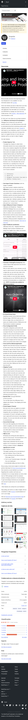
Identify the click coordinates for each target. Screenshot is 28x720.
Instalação (5, 55)
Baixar (3, 43)
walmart (24, 611)
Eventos (17, 680)
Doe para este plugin (6, 658)
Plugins (16, 671)
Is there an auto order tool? (8, 569)
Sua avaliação (4, 637)
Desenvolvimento (7, 58)
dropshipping (19, 611)
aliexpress (15, 608)
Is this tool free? (5, 556)
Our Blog (15, 102)
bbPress (4, 694)
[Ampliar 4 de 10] (11, 530)
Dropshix (21, 128)
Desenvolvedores (5, 682)
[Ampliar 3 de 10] (11, 523)
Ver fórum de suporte (6, 647)
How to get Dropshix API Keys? (9, 560)
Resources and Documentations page (14, 496)
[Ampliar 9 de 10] (25, 534)
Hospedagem (4, 671)
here (5, 483)
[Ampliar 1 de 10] (11, 510)
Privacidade (4, 673)
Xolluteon (13, 38)
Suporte (4, 62)
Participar (17, 678)
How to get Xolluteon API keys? (9, 573)
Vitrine (16, 666)
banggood (24, 608)
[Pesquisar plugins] (15, 10)
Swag (17, 685)
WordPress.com (5, 689)
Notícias (3, 669)
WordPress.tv (5, 685)
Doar (16, 682)
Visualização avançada (6, 615)
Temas (16, 669)
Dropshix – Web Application (17, 113)
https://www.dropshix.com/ (19, 468)
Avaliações (5, 51)
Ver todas (24, 637)
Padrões (17, 673)
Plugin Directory (4, 5)
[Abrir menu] (26, 2)
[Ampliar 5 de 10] (11, 539)
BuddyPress (4, 696)
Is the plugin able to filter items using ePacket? (7, 564)
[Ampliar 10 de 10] (25, 543)
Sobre (2, 666)
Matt (3, 691)
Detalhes (5, 48)
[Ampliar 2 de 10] (11, 516)
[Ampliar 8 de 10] (25, 525)
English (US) (24, 605)
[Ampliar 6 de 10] (25, 510)
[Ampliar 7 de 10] (25, 517)
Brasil (5, 702)
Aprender (3, 678)
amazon (19, 608)
